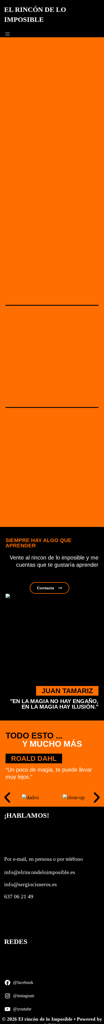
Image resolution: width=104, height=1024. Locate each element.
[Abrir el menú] (7, 34)
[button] (7, 797)
